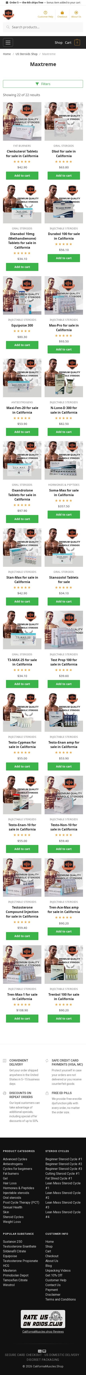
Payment (51, 1290)
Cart (68, 42)
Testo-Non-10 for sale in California (63, 827)
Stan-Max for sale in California (22, 579)
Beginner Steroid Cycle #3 (63, 1169)
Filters (45, 84)
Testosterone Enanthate (19, 1246)
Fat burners (22, 146)
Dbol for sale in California (64, 153)
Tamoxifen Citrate (15, 1280)
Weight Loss (12, 1222)
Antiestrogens (22, 402)
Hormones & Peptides (64, 484)
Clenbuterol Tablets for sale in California (22, 153)
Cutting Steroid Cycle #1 (62, 1174)
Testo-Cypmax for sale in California (22, 744)
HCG (6, 1266)
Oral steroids (64, 146)
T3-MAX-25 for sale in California (22, 662)
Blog (48, 1266)
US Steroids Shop (26, 54)
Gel (5, 1178)
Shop (59, 42)
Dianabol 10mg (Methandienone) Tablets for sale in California (22, 240)
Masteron (9, 1270)
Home (7, 54)
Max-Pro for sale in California (64, 327)
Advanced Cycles (15, 1159)
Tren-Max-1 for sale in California (22, 996)
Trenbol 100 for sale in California (63, 996)
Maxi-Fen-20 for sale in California (22, 410)
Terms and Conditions (60, 1299)
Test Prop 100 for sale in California (63, 662)
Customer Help (55, 1280)
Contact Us (53, 1285)
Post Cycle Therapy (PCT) (21, 1202)
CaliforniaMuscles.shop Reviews (43, 1331)
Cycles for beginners (17, 1169)
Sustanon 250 (12, 1242)
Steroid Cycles (13, 1217)
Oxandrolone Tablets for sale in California (22, 495)
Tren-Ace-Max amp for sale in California (64, 909)
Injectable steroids (64, 228)
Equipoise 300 (22, 325)
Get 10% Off (53, 1275)
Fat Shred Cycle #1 (58, 1178)
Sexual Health (12, 1207)
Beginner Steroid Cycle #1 (63, 1159)
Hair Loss (10, 1183)
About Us (51, 1261)
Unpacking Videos (58, 1270)
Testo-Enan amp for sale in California (63, 744)
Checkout (51, 1256)
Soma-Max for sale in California (64, 492)
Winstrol (9, 1285)
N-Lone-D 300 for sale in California (63, 410)
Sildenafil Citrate (14, 1251)
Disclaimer (52, 1295)
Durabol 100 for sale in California (64, 236)
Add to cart (22, 175)
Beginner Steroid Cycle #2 (63, 1164)
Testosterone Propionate (20, 1261)
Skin (6, 1212)
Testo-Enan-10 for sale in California (22, 827)
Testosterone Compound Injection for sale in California (22, 912)
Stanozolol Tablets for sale (63, 579)
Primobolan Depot (15, 1275)
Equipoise (10, 1256)
